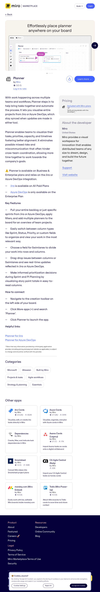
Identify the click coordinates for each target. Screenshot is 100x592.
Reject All (48, 586)
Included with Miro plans (79, 106)
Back (8, 14)
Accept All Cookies (78, 586)
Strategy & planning (17, 384)
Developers (41, 527)
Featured (13, 531)
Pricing (11, 540)
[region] (50, 581)
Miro (18, 82)
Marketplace (30, 6)
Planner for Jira (14, 335)
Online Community (45, 531)
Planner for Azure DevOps (20, 340)
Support (67, 167)
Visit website (69, 174)
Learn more (85, 79)
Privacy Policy (15, 550)
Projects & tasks (15, 377)
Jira (12, 185)
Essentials (37, 384)
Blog (37, 536)
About (11, 527)
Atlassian (26, 370)
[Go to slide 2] (48, 73)
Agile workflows (35, 377)
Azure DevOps (18, 192)
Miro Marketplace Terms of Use (24, 559)
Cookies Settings (19, 586)
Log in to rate (19, 88)
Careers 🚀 (14, 536)
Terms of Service (17, 554)
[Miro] (12, 6)
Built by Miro (42, 370)
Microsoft (12, 370)
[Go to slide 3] (49, 73)
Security (12, 563)
